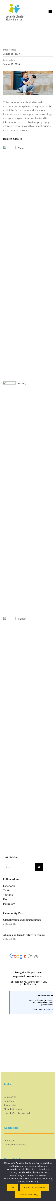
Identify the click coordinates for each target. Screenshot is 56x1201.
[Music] (9, 262)
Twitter (7, 890)
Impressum (9, 1140)
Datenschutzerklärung (15, 1144)
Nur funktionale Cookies (34, 1187)
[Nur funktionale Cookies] (52, 1180)
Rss (5, 899)
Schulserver (10, 1097)
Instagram (9, 903)
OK (12, 1187)
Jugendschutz (11, 1105)
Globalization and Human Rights (22, 919)
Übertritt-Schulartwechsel (17, 1113)
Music (21, 148)
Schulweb (9, 1101)
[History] (9, 497)
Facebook (9, 886)
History (22, 383)
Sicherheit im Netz (13, 1109)
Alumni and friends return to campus (24, 934)
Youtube (8, 894)
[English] (9, 733)
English (22, 618)
